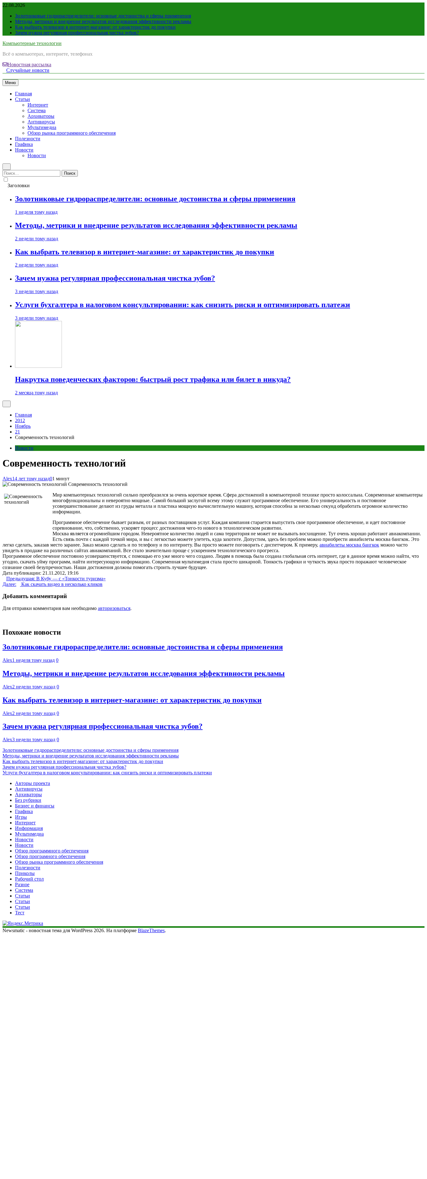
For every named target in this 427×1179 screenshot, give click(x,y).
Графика (24, 144)
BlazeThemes (151, 930)
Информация (29, 828)
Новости (24, 149)
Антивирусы (41, 121)
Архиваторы (41, 116)
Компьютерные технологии (32, 43)
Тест (19, 912)
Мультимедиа (42, 127)
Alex (7, 478)
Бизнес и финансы (34, 805)
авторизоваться (114, 608)
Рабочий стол (29, 879)
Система (37, 110)
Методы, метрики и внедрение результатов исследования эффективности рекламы (103, 21)
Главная (23, 93)
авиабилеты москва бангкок (349, 544)
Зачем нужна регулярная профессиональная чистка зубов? (77, 32)
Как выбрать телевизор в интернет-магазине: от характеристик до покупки (95, 27)
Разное (22, 884)
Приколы (25, 873)
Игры (21, 817)
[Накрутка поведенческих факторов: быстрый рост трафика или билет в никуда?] (38, 366)
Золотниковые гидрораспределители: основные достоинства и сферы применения (103, 15)
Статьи (22, 99)
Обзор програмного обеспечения (50, 856)
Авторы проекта (32, 783)
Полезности (27, 138)
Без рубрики (28, 800)
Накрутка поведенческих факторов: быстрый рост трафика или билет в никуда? (153, 379)
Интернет (38, 104)
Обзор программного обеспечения (51, 850)
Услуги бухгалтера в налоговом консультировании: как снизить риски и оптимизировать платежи (182, 305)
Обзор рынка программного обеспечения (72, 133)
